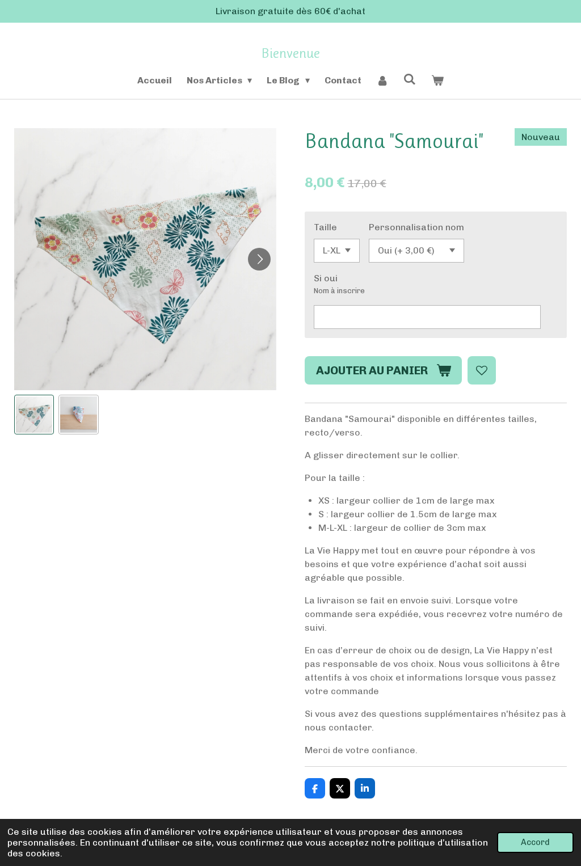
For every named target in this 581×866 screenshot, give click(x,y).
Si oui (326, 278)
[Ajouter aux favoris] (482, 370)
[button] (34, 414)
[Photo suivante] (259, 259)
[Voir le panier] (437, 80)
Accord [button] (535, 842)
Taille (325, 227)
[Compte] (382, 80)
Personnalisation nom (416, 227)
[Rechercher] (409, 79)
